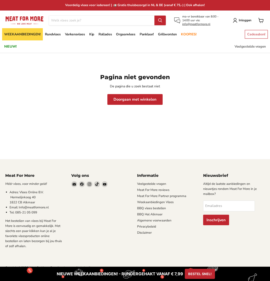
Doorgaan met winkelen (135, 99)
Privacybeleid (146, 226)
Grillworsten (167, 34)
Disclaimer (144, 232)
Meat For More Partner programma (161, 196)
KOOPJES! (188, 34)
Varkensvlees (75, 34)
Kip (91, 34)
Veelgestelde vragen (250, 46)
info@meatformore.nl (196, 24)
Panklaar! (147, 34)
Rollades (105, 34)
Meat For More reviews (153, 190)
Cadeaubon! (256, 34)
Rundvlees (53, 34)
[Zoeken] (160, 20)
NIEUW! (10, 46)
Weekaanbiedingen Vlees (155, 202)
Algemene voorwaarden (154, 220)
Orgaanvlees (125, 34)
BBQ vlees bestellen (151, 208)
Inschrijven (216, 219)
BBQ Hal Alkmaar (149, 214)
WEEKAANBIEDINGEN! (22, 34)
